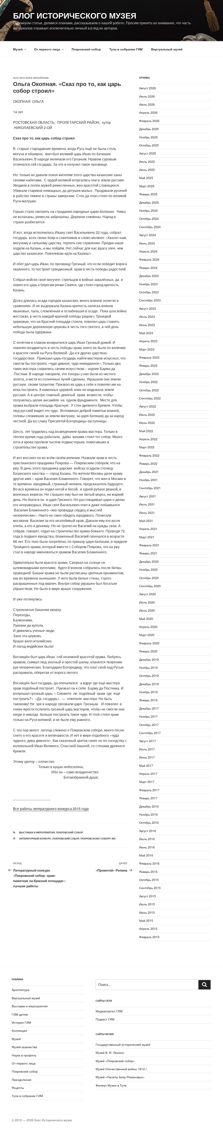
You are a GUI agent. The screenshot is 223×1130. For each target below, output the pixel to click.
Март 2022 (146, 447)
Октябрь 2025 (149, 145)
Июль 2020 (147, 602)
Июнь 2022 (147, 422)
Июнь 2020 (147, 610)
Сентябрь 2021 (150, 488)
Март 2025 (146, 186)
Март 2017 (146, 781)
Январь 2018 (148, 700)
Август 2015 (147, 896)
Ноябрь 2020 (148, 569)
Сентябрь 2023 (150, 300)
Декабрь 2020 (149, 561)
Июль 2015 (147, 904)
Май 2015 (146, 920)
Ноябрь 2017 (148, 716)
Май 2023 (146, 333)
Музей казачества (24, 1047)
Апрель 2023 (148, 341)
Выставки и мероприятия (37, 832)
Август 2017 (147, 741)
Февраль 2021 (149, 545)
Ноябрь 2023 (148, 284)
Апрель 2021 (148, 528)
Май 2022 (146, 431)
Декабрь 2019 (149, 659)
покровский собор (65, 838)
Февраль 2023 (149, 357)
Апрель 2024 (148, 251)
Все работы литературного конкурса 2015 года (51, 808)
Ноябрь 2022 (148, 382)
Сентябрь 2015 (150, 888)
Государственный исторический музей (123, 1044)
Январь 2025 (148, 194)
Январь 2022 (148, 463)
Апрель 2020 (148, 626)
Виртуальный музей (166, 49)
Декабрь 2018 (149, 684)
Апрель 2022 (148, 439)
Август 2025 (147, 153)
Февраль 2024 (149, 259)
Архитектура (20, 989)
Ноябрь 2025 (148, 137)
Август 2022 (147, 406)
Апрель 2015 (148, 928)
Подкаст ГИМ (105, 1019)
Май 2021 (146, 520)
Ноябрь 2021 (148, 480)
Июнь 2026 (147, 104)
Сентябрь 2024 (150, 227)
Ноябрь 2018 (148, 692)
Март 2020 (146, 635)
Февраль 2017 (149, 790)
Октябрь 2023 (149, 292)
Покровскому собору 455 (98, 838)
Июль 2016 (147, 839)
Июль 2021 (147, 504)
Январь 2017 (148, 798)
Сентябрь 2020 (150, 586)
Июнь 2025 (147, 169)
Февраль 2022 (149, 455)
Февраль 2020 (149, 643)
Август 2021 (147, 496)
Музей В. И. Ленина (110, 1052)
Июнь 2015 (147, 912)
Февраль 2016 (149, 863)
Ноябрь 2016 (148, 814)
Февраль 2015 (149, 937)
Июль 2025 (147, 161)
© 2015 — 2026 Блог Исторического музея (42, 1120)
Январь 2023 (148, 365)
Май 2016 (146, 855)
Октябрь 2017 (149, 724)
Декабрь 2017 (149, 708)
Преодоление (21, 1079)
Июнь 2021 (147, 512)
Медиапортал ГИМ (109, 1011)
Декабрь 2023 (149, 275)
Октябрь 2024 (149, 218)
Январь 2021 (148, 553)
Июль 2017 (147, 749)
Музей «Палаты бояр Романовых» (120, 1077)
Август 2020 (147, 594)
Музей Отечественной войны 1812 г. (122, 1069)
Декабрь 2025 (149, 129)
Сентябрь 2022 (150, 398)
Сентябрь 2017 (150, 733)
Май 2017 (146, 765)
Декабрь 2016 (149, 806)
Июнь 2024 (147, 243)
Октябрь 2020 (149, 578)
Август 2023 (147, 308)
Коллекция (19, 1030)
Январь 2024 (148, 267)
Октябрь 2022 (149, 390)
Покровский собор (86, 49)
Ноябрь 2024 (148, 210)
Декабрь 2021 (149, 472)
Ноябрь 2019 (148, 667)
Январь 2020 (148, 651)
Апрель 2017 (148, 773)
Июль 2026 (147, 96)
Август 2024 (147, 235)
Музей (18, 49)
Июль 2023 (147, 316)
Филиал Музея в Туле (111, 1085)
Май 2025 (146, 177)
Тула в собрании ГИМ (126, 49)
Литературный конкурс (35, 838)
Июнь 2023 (147, 325)
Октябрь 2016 (149, 822)
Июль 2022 (147, 414)
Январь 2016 (148, 871)
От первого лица (47, 49)
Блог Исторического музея (74, 15)
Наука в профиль (24, 1055)
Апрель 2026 (148, 112)
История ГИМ (21, 1022)
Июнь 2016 (147, 847)
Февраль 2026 (149, 121)
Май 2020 (146, 618)
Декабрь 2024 (149, 202)
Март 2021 (146, 537)
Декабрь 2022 (149, 374)
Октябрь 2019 (149, 675)
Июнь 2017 (147, 757)
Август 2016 (147, 831)
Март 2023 (146, 349)
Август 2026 (147, 88)
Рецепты (18, 1087)
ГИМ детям (20, 1014)
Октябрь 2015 (149, 879)
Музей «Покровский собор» (115, 1061)
